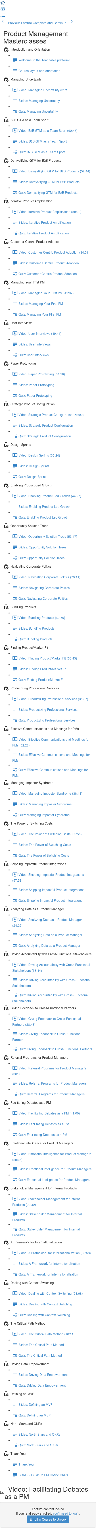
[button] (2, 4)
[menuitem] (2, 10)
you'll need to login (66, 1513)
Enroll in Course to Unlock (48, 1519)
